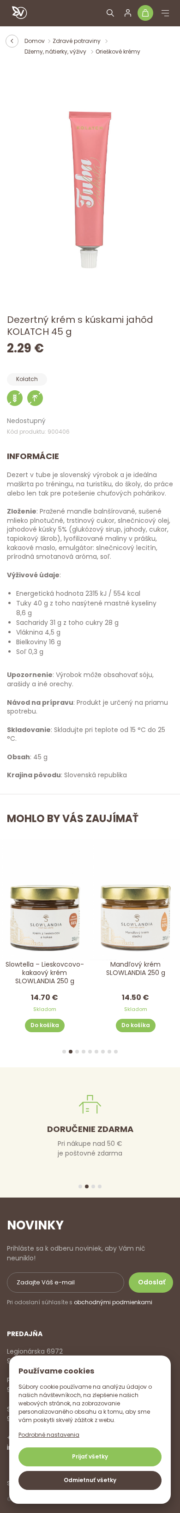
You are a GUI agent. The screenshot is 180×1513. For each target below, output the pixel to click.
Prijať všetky (90, 1456)
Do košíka (44, 1025)
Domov (34, 41)
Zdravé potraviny (77, 41)
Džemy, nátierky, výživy (56, 51)
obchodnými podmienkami (113, 1302)
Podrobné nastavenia (48, 1435)
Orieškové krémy (118, 51)
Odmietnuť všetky (90, 1480)
